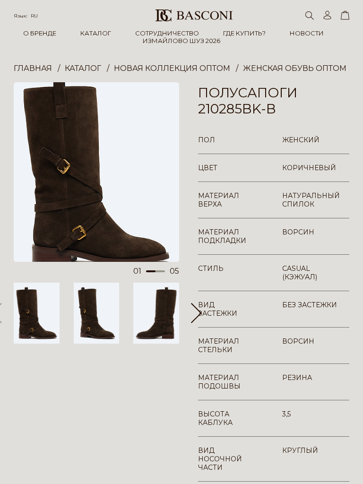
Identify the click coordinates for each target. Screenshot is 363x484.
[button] (196, 312)
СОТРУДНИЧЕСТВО (167, 33)
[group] (96, 172)
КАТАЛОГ (95, 33)
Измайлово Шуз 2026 (181, 40)
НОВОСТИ (307, 33)
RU (34, 16)
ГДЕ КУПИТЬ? (244, 33)
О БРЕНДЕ (39, 33)
